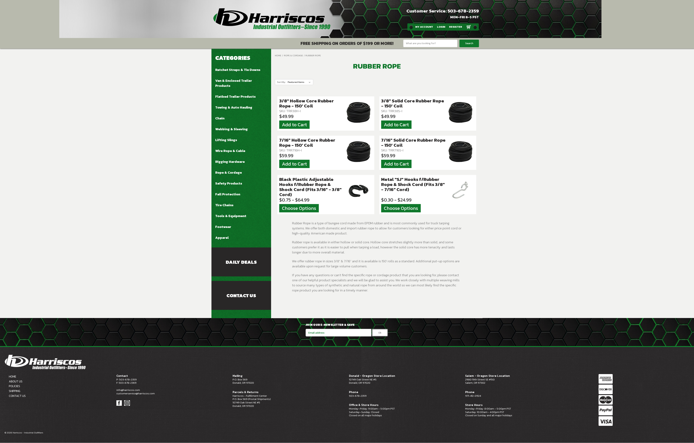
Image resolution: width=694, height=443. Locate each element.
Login (441, 27)
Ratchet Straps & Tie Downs (237, 69)
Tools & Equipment (230, 215)
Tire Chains (224, 204)
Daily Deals (241, 262)
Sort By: (281, 82)
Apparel (222, 237)
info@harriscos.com (128, 390)
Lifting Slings (226, 139)
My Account (424, 27)
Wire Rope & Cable (230, 150)
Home (278, 55)
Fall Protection (227, 194)
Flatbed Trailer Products (235, 96)
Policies (14, 386)
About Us (15, 381)
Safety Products (228, 183)
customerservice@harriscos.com (135, 393)
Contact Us (241, 295)
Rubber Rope (313, 55)
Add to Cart (294, 124)
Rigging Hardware (230, 161)
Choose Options (299, 208)
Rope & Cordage (228, 172)
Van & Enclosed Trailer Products (233, 83)
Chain (219, 118)
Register (455, 27)
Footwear (223, 226)
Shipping (14, 391)
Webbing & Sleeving (231, 129)
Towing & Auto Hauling (233, 107)
